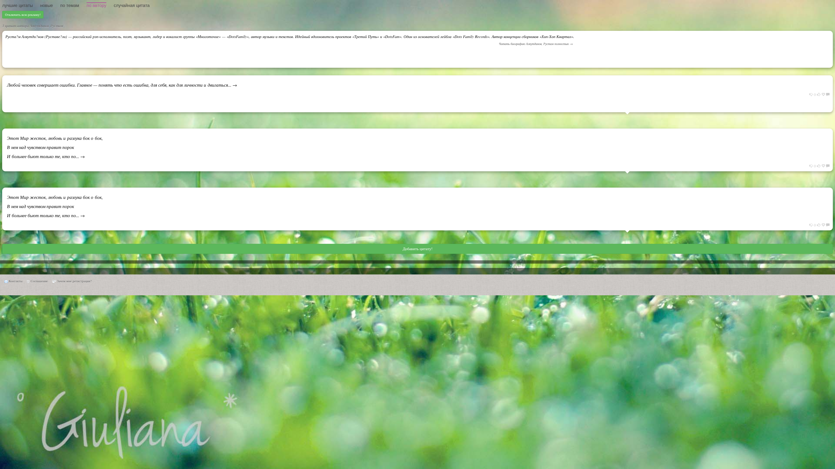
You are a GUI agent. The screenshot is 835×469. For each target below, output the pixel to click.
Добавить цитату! (418, 248)
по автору (96, 5)
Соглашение (39, 281)
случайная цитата (132, 5)
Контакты (15, 281)
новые (46, 5)
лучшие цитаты (17, 5)
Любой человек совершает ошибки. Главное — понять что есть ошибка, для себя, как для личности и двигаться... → (122, 85)
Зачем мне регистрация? (74, 281)
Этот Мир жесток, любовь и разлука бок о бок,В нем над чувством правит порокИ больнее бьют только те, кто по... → (55, 147)
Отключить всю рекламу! (23, 14)
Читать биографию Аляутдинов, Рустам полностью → (536, 44)
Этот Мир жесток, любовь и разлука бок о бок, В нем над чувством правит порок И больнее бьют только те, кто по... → (55, 206)
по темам (69, 5)
